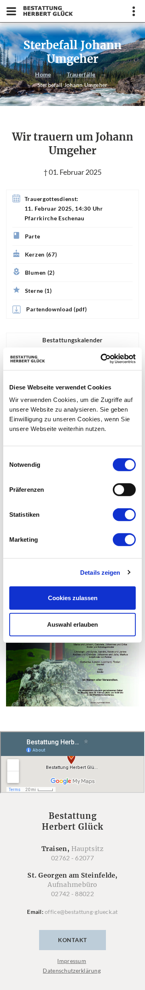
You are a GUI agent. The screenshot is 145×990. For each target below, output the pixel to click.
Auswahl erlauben (72, 624)
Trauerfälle (81, 74)
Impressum (71, 960)
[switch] (124, 489)
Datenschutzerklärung (72, 970)
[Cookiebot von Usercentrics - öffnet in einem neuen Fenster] (102, 359)
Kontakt (72, 939)
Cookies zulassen (72, 597)
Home (43, 74)
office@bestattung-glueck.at (81, 911)
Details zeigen (100, 572)
